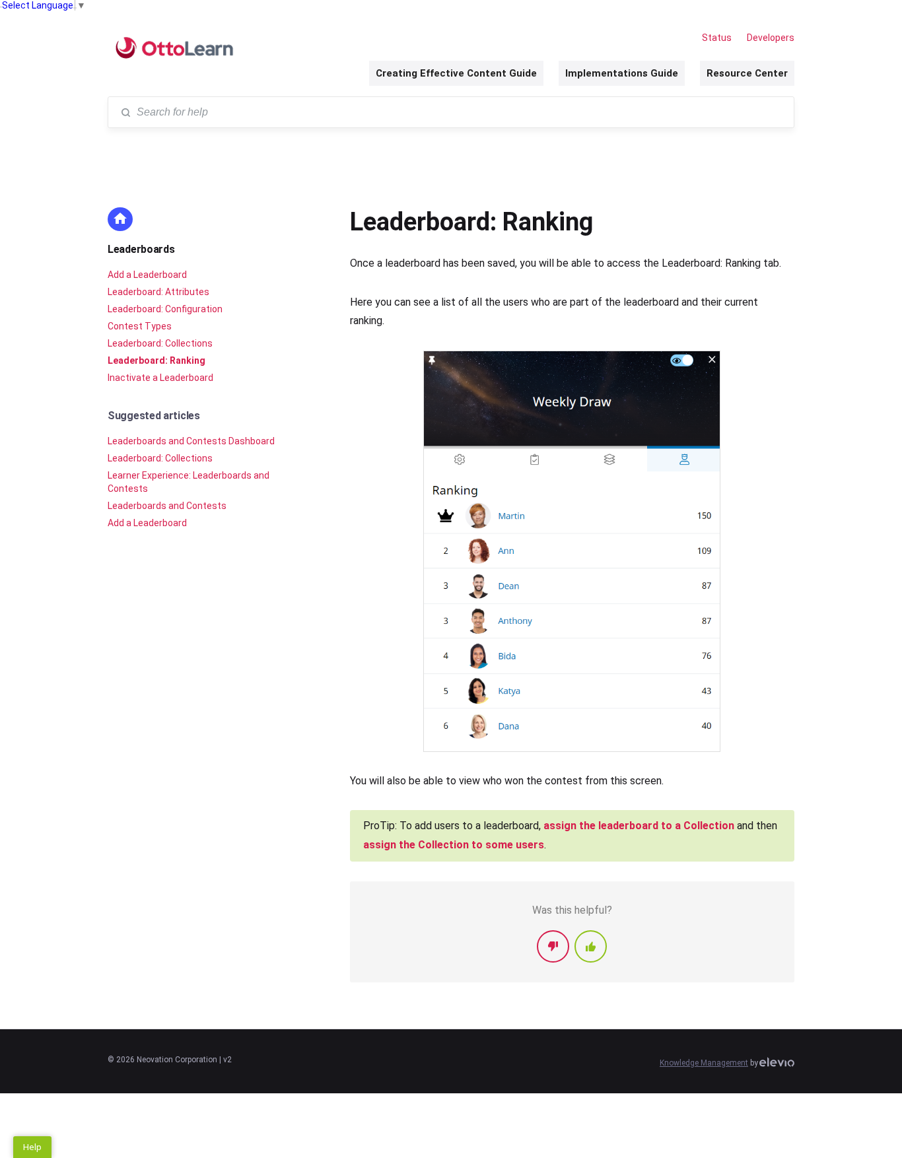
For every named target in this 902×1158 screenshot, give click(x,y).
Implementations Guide (621, 73)
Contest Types (140, 326)
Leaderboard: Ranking (156, 360)
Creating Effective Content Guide (456, 73)
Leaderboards (141, 249)
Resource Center (747, 73)
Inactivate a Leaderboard (160, 377)
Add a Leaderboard (147, 274)
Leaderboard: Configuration (165, 309)
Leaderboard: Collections (160, 343)
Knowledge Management (704, 1063)
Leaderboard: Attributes (158, 292)
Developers (770, 37)
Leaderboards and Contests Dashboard (191, 441)
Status (717, 37)
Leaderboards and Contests (167, 505)
